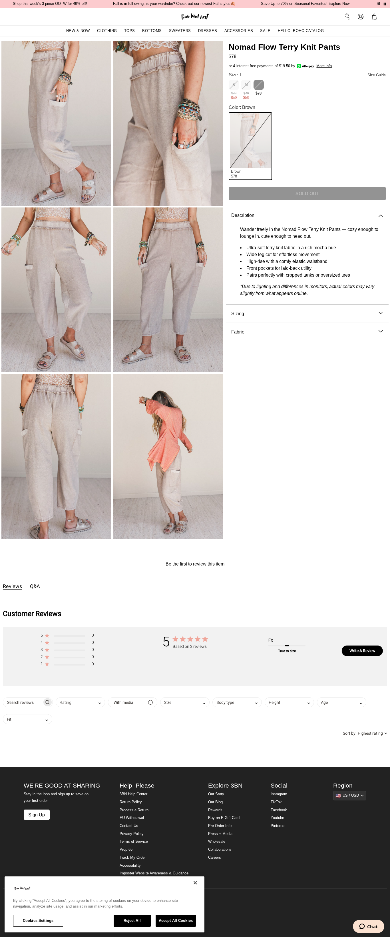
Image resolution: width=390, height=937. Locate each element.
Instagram (279, 794)
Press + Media (220, 834)
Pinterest (278, 826)
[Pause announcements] (385, 4)
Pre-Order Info (220, 826)
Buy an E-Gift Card (224, 818)
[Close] (195, 882)
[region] (104, 904)
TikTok (276, 802)
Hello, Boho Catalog (301, 31)
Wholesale (216, 842)
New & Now (78, 31)
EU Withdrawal (132, 818)
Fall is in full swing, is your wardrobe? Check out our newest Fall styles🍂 (174, 4)
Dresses (207, 31)
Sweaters (180, 31)
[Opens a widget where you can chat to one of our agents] (368, 927)
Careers (214, 858)
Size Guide (376, 75)
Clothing (107, 31)
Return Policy (131, 802)
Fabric (237, 331)
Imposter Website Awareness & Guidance (154, 873)
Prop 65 (126, 850)
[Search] (347, 16)
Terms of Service (134, 842)
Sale (265, 31)
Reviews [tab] (12, 586)
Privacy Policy (132, 834)
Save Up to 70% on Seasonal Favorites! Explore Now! (306, 4)
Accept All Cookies (176, 920)
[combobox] (80, 702)
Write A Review (362, 650)
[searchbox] (22, 702)
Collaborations (220, 850)
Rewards (215, 810)
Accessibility (130, 866)
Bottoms (152, 31)
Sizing (237, 313)
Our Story (216, 794)
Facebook (279, 810)
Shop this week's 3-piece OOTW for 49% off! (50, 4)
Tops (129, 31)
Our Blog (215, 802)
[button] (375, 16)
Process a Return (134, 810)
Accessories (238, 31)
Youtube (277, 818)
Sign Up (36, 814)
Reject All (132, 920)
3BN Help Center (133, 794)
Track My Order (133, 858)
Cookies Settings (38, 920)
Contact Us (129, 826)
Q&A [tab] (35, 586)
